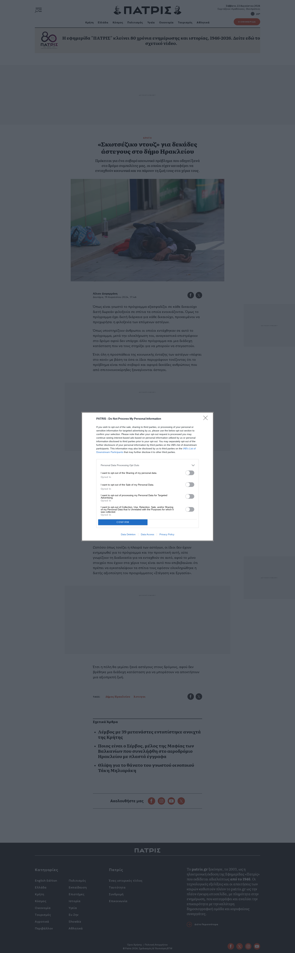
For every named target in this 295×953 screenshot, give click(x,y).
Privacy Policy (166, 534)
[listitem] (147, 465)
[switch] (189, 473)
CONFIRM (123, 522)
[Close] (206, 419)
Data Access (147, 534)
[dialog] (147, 476)
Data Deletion (128, 534)
